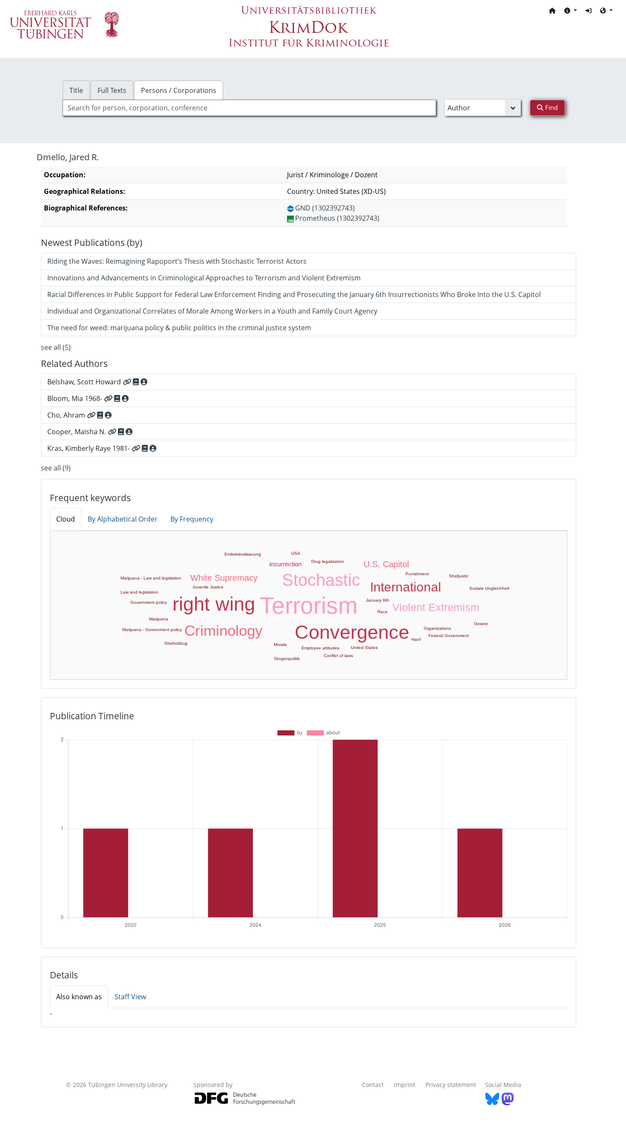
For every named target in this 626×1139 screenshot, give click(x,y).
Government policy (148, 602)
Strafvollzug (175, 643)
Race (382, 611)
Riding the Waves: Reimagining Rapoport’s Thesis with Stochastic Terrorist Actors (177, 261)
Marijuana (158, 619)
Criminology (223, 630)
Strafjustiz (458, 576)
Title (76, 90)
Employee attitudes (320, 648)
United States (364, 647)
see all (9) (56, 468)
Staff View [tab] (130, 996)
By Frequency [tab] (191, 519)
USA (295, 553)
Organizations (437, 628)
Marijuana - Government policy (152, 629)
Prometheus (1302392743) (337, 218)
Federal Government (448, 635)
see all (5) (56, 347)
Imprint (404, 1085)
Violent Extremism (436, 607)
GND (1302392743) (325, 208)
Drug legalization (327, 561)
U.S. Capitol (386, 564)
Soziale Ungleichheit (489, 588)
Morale (280, 644)
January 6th (377, 600)
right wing (213, 604)
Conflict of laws (338, 655)
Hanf (416, 639)
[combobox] (249, 108)
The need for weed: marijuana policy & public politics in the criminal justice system (179, 327)
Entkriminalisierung (242, 554)
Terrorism (309, 605)
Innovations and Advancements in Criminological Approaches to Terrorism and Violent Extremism (204, 278)
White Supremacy (224, 577)
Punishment (417, 573)
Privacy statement (450, 1085)
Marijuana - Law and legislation (151, 578)
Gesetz (481, 623)
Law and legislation (139, 592)
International (405, 587)
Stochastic (321, 580)
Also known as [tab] (79, 996)
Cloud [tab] (65, 519)
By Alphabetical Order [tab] (123, 519)
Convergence (352, 632)
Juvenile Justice (208, 587)
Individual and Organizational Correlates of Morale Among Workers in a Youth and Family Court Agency (212, 311)
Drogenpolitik (287, 658)
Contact (373, 1085)
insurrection (285, 564)
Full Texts (112, 90)
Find (550, 107)
